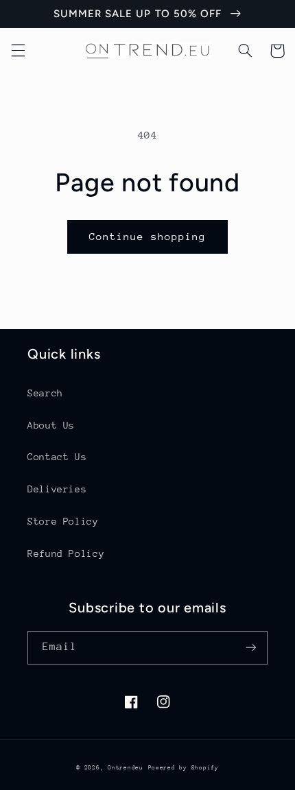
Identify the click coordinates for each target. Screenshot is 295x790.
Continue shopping (147, 236)
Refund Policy (65, 553)
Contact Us (56, 456)
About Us (51, 425)
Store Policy (63, 521)
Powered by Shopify (183, 767)
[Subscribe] (251, 648)
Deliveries (56, 488)
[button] (18, 51)
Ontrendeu (125, 767)
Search (45, 392)
